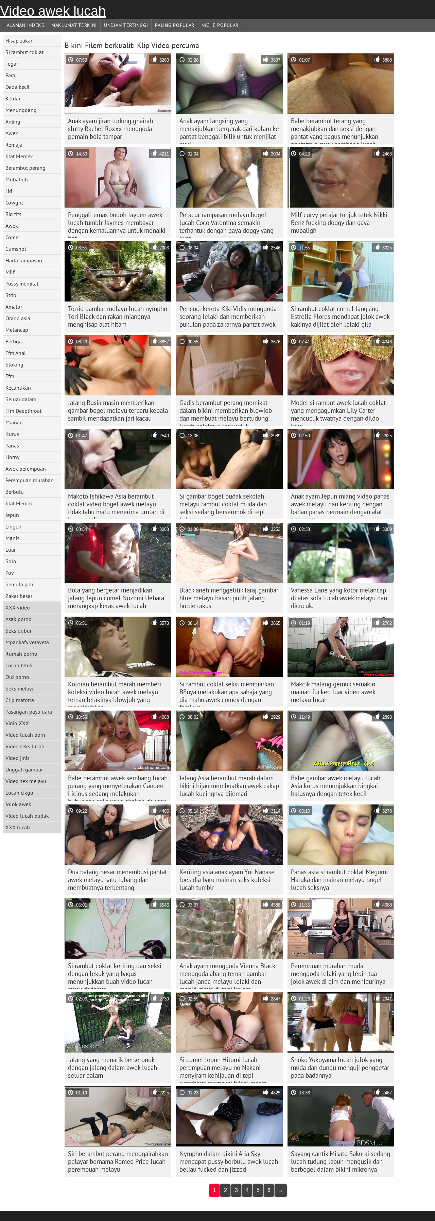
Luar (10, 549)
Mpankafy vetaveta (27, 642)
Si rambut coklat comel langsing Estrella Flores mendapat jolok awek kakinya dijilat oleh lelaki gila (340, 316)
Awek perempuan (25, 468)
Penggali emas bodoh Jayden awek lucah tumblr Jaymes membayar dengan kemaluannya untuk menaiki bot (117, 224)
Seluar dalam (20, 399)
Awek (11, 133)
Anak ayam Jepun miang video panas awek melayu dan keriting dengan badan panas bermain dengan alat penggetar (340, 505)
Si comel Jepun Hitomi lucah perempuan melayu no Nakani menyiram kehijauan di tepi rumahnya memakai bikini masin (222, 1069)
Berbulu (14, 491)
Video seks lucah (25, 746)
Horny (12, 457)
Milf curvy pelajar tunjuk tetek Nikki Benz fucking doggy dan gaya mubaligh (339, 222)
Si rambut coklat (24, 52)
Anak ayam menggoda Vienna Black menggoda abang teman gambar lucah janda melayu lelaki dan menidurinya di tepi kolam (227, 975)
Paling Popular (174, 25)
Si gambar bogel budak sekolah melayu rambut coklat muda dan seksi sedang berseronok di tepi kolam (223, 505)
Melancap (16, 329)
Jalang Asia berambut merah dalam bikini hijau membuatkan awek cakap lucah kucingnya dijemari (229, 786)
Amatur (13, 306)
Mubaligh (16, 179)
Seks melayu (20, 688)
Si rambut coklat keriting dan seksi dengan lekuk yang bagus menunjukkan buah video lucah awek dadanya (114, 975)
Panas (12, 445)
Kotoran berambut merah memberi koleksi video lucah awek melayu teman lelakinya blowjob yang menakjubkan (114, 693)
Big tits (13, 214)
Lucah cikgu (19, 792)
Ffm (9, 376)
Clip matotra (19, 700)
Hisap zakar (18, 40)
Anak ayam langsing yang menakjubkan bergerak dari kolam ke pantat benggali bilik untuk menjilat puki (229, 130)
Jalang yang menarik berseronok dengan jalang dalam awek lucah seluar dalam (112, 1067)
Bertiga (13, 341)
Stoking (14, 364)
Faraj (11, 75)
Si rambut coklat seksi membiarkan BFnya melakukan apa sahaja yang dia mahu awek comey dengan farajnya (226, 693)
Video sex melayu (25, 781)
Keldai (12, 98)
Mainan (14, 422)
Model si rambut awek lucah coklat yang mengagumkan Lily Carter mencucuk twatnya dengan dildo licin (338, 412)
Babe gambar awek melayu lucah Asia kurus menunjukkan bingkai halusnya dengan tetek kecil (335, 786)
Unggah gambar (24, 769)
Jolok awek (18, 804)
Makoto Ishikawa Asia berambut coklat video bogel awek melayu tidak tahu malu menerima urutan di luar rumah (116, 505)
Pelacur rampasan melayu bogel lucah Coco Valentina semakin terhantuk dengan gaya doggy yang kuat (226, 224)
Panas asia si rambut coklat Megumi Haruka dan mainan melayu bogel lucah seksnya (339, 880)
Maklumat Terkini (74, 25)
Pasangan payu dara (28, 711)
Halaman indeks (23, 25)
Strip (10, 295)
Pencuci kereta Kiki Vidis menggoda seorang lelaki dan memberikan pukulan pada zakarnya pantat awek (228, 316)
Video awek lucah (53, 10)
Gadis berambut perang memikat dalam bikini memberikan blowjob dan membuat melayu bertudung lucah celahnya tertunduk (225, 412)
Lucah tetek (18, 665)
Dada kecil (17, 86)
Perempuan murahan (29, 480)
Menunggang (21, 110)
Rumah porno (21, 653)
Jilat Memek (19, 156)
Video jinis (17, 757)
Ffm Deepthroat (23, 410)
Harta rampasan (23, 260)
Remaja (13, 144)
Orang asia (17, 318)
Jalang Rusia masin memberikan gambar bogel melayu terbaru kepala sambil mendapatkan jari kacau (118, 410)
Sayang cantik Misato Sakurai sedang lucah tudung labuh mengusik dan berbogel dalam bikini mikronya (340, 1161)
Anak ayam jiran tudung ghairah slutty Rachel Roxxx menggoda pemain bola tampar (110, 129)
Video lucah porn (25, 734)
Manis (12, 538)
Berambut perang (25, 167)
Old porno (17, 676)
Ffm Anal (15, 352)
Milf (10, 271)
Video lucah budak (27, 815)
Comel (12, 237)
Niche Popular (220, 25)
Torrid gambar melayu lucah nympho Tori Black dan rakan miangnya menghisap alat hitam (117, 316)
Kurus (12, 433)
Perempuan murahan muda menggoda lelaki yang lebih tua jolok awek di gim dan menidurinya (338, 974)
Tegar (11, 63)
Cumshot (15, 248)
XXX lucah (17, 827)
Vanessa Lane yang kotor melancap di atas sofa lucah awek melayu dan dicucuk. (339, 598)
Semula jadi (19, 584)
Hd (8, 191)
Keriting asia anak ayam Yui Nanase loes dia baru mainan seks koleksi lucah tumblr (227, 880)
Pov (9, 572)
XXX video (17, 607)
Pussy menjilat (21, 283)
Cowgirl (14, 202)
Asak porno (18, 619)
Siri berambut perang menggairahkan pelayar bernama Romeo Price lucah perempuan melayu (118, 1161)
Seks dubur (18, 630)
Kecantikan (18, 387)
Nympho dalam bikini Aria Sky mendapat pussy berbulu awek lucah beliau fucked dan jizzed (228, 1161)
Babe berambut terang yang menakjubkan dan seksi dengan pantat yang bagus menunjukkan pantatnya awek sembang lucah (334, 130)
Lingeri (13, 526)
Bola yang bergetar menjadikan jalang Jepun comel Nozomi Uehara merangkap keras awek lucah (116, 598)
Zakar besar (18, 595)
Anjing (12, 121)
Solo (10, 561)
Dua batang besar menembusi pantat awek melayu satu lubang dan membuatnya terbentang (117, 880)
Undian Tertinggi (126, 25)
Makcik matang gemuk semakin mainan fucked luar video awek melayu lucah (333, 692)
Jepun (12, 514)
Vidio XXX (17, 723)
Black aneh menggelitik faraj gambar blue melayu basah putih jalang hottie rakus (228, 598)
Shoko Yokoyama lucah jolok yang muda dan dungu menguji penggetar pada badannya (340, 1067)
